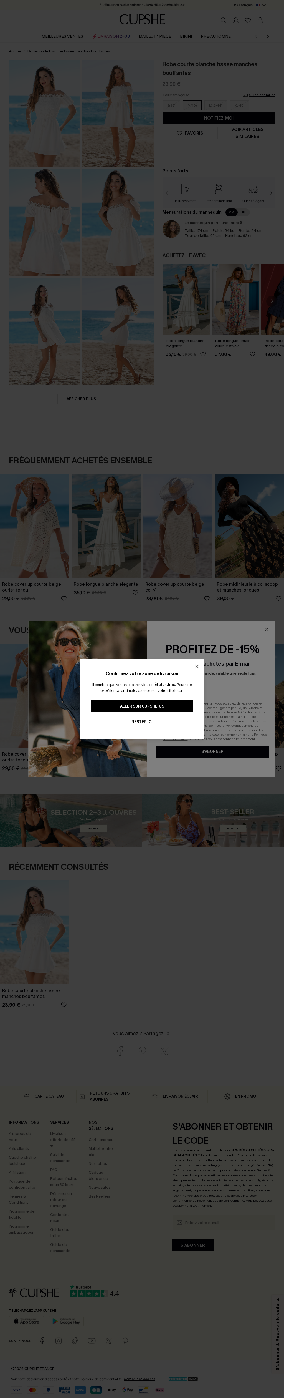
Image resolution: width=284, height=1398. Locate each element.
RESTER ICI (142, 722)
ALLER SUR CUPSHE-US (142, 706)
